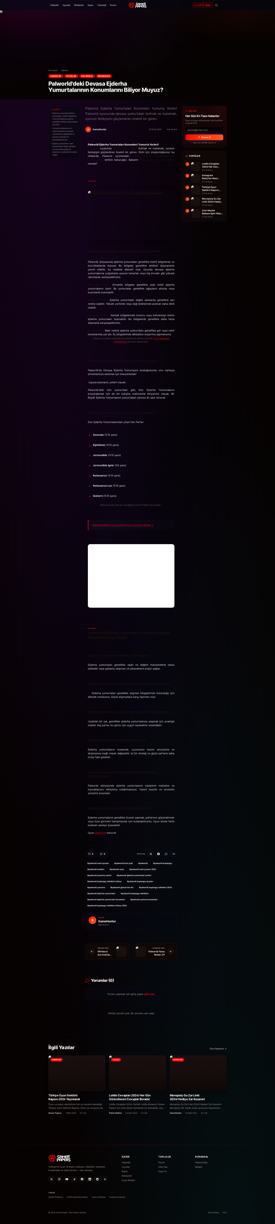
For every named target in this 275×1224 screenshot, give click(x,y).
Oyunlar (66, 5)
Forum (113, 5)
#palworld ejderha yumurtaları (101, 893)
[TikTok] (74, 1179)
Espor (90, 5)
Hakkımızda (201, 1162)
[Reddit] (97, 1179)
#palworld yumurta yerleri (99, 875)
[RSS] (105, 1179)
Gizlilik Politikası (55, 1197)
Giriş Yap (162, 1167)
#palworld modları (95, 869)
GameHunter (107, 921)
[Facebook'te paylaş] (158, 854)
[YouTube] (67, 1179)
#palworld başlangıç (162, 863)
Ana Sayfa (53, 70)
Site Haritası (213, 1212)
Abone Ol (206, 137)
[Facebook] (82, 1179)
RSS (225, 1212)
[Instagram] (59, 1179)
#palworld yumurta (96, 887)
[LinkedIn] (90, 1179)
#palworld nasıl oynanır (98, 863)
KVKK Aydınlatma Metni (77, 1197)
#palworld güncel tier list (122, 887)
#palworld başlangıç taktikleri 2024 (155, 887)
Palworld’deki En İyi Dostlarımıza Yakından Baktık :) (122, 525)
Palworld (87, 76)
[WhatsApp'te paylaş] (166, 854)
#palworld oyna (117, 869)
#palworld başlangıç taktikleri (134, 893)
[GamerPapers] (137, 5)
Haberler (54, 5)
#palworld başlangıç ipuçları (140, 881)
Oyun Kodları (128, 1180)
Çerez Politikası (99, 1197)
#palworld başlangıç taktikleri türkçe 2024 (107, 905)
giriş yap (149, 994)
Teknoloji (101, 5)
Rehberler (79, 5)
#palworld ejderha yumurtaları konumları (106, 899)
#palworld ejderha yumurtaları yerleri (134, 875)
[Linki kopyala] (174, 854)
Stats (203, 5)
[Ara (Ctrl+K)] (216, 5)
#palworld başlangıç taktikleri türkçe (104, 881)
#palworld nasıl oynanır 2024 (142, 869)
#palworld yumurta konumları (144, 899)
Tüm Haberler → (218, 1048)
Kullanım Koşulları (117, 1197)
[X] (51, 1179)
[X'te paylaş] (151, 854)
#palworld (143, 863)
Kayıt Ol (162, 1171)
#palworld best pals (123, 863)
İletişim (198, 1167)
